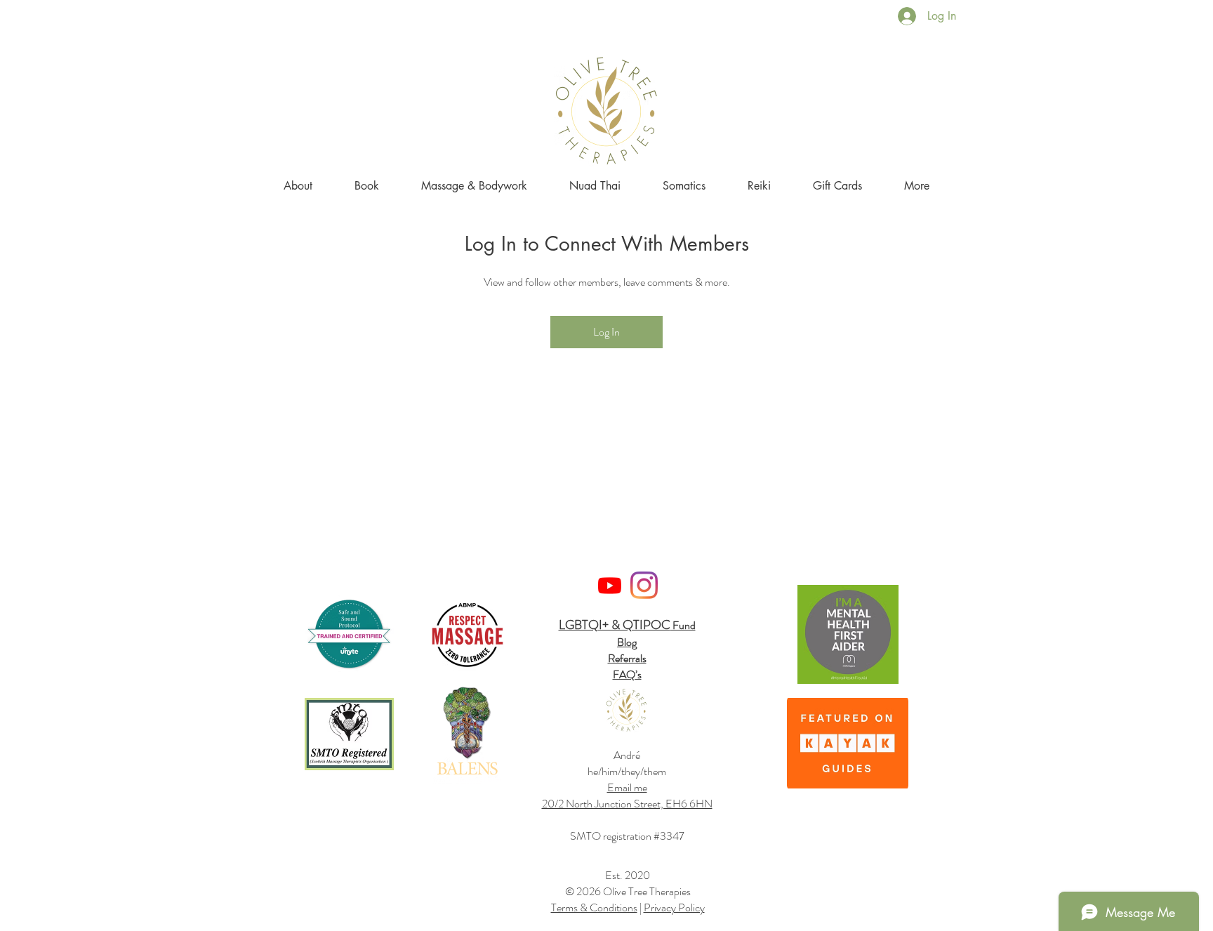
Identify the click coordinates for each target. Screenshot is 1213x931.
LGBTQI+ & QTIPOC (614, 625)
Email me (627, 787)
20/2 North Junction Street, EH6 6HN (627, 803)
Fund (683, 625)
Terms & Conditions (594, 907)
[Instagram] (644, 585)
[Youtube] (609, 585)
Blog (627, 642)
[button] (916, 185)
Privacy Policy (674, 907)
